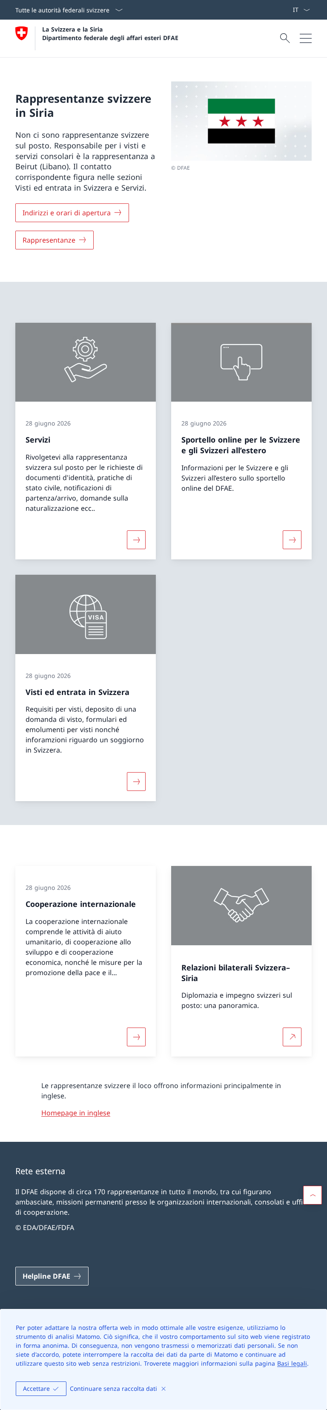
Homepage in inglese (75, 1113)
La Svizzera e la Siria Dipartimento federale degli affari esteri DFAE (110, 33)
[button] (312, 1195)
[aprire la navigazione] (305, 38)
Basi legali (292, 1363)
